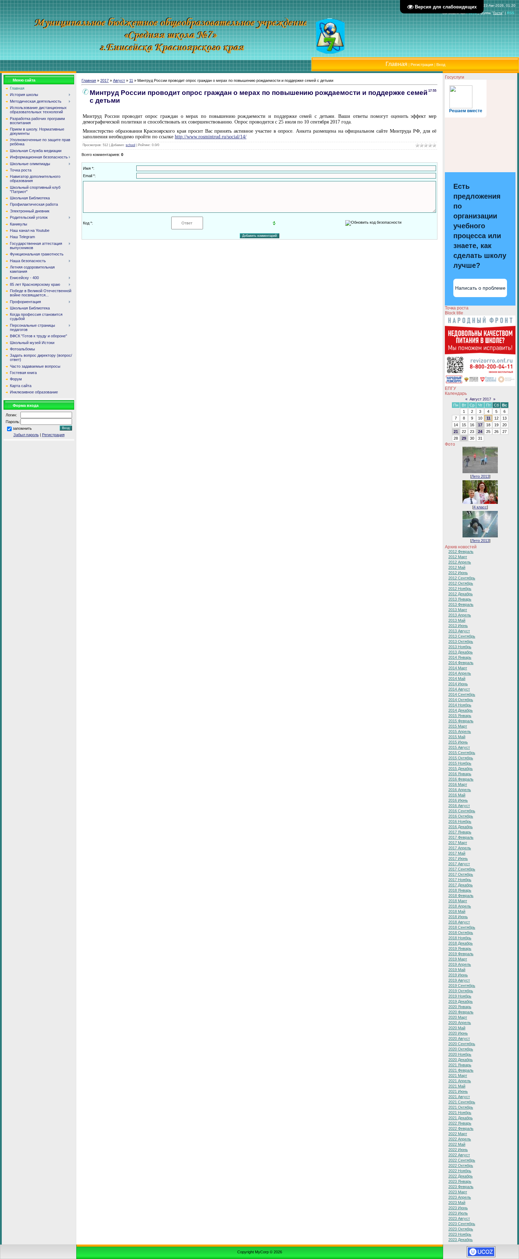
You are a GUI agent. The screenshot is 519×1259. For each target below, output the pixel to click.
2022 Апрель (459, 1139)
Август (119, 80)
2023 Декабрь (460, 1239)
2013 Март (457, 610)
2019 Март (457, 959)
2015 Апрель (459, 731)
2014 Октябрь (460, 700)
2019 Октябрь (460, 991)
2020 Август (459, 1038)
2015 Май (456, 737)
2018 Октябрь (460, 932)
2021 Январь (459, 1065)
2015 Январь (459, 715)
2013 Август (459, 631)
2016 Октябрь (460, 816)
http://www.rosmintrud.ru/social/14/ (210, 136)
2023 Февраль (460, 1187)
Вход (440, 64)
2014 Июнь (458, 684)
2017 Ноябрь (459, 880)
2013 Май (456, 620)
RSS (510, 13)
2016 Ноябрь (459, 821)
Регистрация (422, 64)
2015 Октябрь (460, 758)
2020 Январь (459, 1007)
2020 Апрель (459, 1022)
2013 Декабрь (460, 652)
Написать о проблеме (480, 288)
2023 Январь (459, 1181)
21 (456, 431)
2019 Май (456, 970)
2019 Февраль (460, 954)
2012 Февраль (460, 551)
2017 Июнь (458, 858)
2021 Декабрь (460, 1118)
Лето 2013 (480, 476)
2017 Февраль (460, 837)
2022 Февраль (460, 1128)
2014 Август (459, 689)
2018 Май (456, 911)
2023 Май (456, 1202)
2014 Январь (459, 657)
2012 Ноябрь (459, 588)
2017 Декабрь (460, 885)
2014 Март (457, 668)
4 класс (480, 507)
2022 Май (456, 1144)
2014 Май (456, 678)
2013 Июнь (458, 626)
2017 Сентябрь (461, 869)
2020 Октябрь (460, 1049)
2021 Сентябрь (461, 1102)
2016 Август (459, 805)
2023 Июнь (458, 1208)
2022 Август (459, 1155)
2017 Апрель (459, 848)
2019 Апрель (459, 964)
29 (464, 438)
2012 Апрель (459, 562)
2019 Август (459, 980)
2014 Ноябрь (459, 705)
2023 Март (457, 1192)
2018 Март (457, 901)
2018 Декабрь (460, 943)
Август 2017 (480, 399)
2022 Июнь (458, 1149)
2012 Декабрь (460, 594)
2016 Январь (459, 774)
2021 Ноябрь (459, 1112)
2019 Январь (459, 948)
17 (480, 425)
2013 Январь (459, 599)
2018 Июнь (458, 917)
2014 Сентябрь (461, 694)
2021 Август (459, 1097)
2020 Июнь (458, 1033)
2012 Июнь (458, 573)
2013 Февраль (460, 604)
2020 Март (457, 1017)
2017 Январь (459, 832)
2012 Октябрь (460, 583)
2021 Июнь (458, 1091)
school (130, 145)
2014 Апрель (459, 673)
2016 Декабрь (460, 827)
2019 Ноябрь (459, 996)
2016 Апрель (459, 790)
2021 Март (457, 1075)
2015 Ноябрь (459, 763)
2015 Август (459, 747)
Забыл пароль (26, 435)
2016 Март (457, 784)
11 (131, 80)
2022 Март (457, 1134)
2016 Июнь (458, 800)
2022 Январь (459, 1123)
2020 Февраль (460, 1012)
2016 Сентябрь (461, 811)
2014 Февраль (460, 663)
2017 (104, 80)
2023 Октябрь (460, 1229)
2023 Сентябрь (461, 1224)
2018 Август (459, 922)
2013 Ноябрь (459, 647)
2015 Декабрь (460, 768)
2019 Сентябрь (461, 985)
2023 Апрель (459, 1197)
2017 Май (456, 853)
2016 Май (456, 795)
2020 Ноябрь (459, 1054)
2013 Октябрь (460, 641)
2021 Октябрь (460, 1107)
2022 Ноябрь (459, 1171)
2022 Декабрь (460, 1176)
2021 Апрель (459, 1081)
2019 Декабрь (460, 1001)
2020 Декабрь (460, 1060)
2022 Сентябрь (461, 1160)
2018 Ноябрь (459, 938)
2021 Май (456, 1086)
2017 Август (459, 864)
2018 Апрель (459, 906)
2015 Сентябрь (461, 753)
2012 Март (457, 557)
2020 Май (456, 1028)
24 (480, 431)
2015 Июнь (458, 742)
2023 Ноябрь (459, 1234)
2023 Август (459, 1218)
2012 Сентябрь (461, 578)
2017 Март (457, 843)
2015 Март (457, 726)
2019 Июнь (458, 975)
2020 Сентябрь (461, 1044)
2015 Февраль (460, 721)
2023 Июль (458, 1213)
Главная (89, 80)
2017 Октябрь (460, 874)
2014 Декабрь (460, 710)
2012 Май (456, 567)
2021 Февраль (460, 1070)
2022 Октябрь (460, 1165)
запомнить (22, 428)
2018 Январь (459, 890)
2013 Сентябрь (461, 636)
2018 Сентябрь (461, 927)
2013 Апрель (459, 615)
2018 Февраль (460, 895)
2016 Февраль (460, 779)
